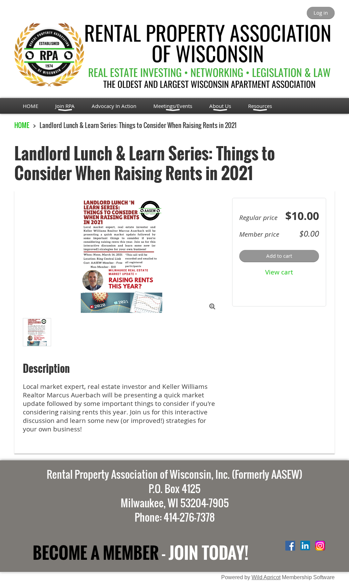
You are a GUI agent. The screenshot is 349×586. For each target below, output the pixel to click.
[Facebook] (290, 546)
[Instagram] (320, 546)
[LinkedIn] (305, 546)
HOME (21, 125)
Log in (321, 12)
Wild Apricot (266, 577)
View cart (279, 272)
